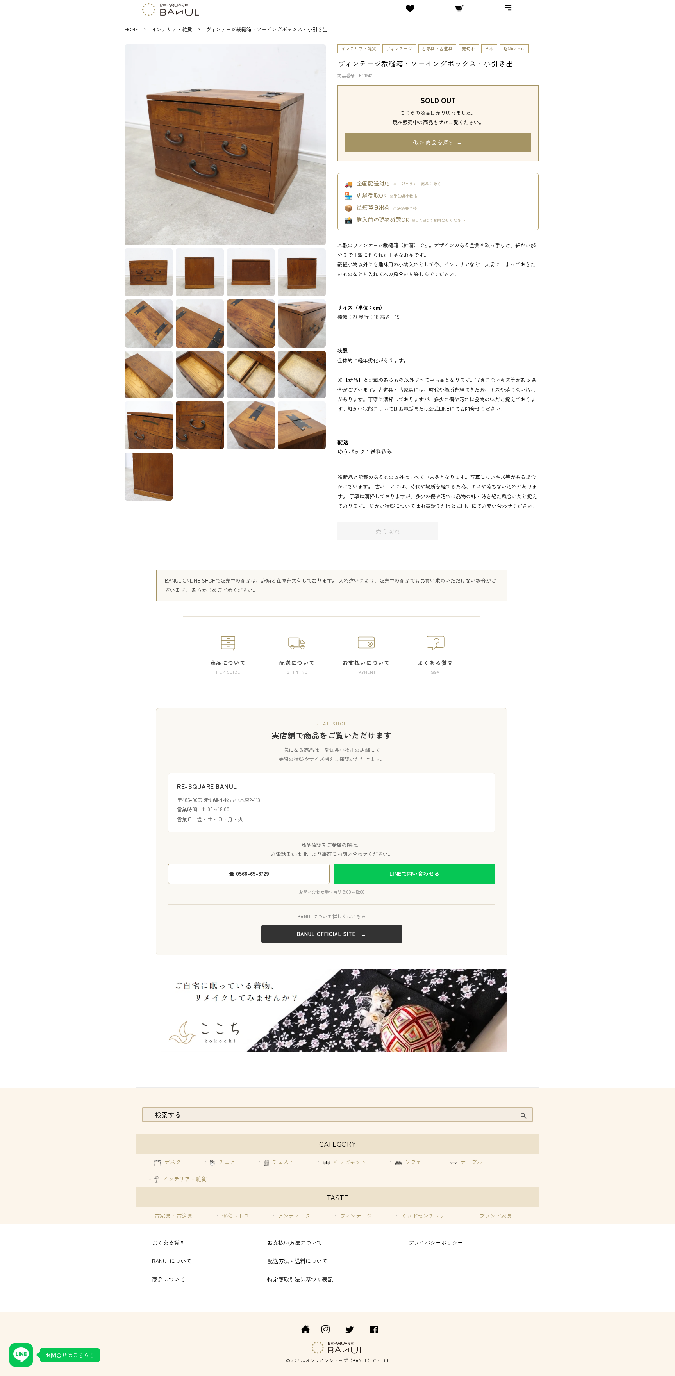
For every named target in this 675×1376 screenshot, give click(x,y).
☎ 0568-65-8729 (249, 873)
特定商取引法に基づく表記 (300, 1279)
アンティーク (293, 1215)
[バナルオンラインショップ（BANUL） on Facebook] (374, 1330)
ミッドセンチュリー (425, 1215)
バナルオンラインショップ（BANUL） (331, 1360)
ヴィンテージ (399, 48)
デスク (172, 1162)
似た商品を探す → (437, 142)
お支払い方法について (294, 1242)
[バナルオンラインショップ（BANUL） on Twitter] (349, 1330)
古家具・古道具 (437, 48)
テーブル (470, 1162)
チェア (226, 1162)
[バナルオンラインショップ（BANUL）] (301, 1330)
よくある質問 (168, 1242)
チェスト (282, 1162)
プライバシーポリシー (435, 1242)
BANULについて (171, 1261)
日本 (489, 48)
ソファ (412, 1162)
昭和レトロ (514, 48)
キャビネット (349, 1162)
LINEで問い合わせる (414, 873)
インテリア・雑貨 (173, 29)
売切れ (468, 48)
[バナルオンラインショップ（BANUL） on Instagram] (325, 1330)
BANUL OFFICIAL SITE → (331, 934)
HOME (131, 29)
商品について (168, 1279)
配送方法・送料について (297, 1261)
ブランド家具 (495, 1215)
